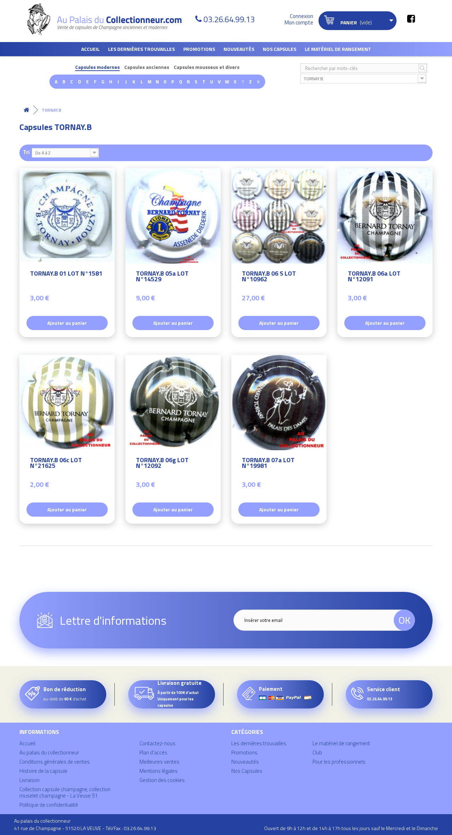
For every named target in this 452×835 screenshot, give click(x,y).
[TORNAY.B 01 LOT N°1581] (67, 216)
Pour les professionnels (339, 762)
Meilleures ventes (159, 762)
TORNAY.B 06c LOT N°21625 (56, 463)
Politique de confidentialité (48, 805)
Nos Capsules (279, 49)
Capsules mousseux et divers (206, 67)
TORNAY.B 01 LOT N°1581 (66, 274)
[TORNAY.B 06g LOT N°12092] (173, 402)
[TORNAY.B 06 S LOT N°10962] (279, 216)
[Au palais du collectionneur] (109, 19)
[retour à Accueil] (26, 110)
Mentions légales (158, 771)
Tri (26, 151)
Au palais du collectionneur (49, 752)
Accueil (90, 49)
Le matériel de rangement (338, 49)
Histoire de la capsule (43, 771)
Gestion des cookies (162, 780)
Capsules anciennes (146, 67)
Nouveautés (239, 49)
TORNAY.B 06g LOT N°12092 (162, 463)
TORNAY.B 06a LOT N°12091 (374, 277)
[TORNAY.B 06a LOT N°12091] (385, 216)
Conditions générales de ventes (54, 762)
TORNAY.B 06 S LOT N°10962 (269, 277)
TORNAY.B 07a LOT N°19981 (268, 463)
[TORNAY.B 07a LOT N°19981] (279, 402)
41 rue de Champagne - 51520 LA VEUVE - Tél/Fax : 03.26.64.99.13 (85, 828)
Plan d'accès (153, 752)
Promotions (199, 49)
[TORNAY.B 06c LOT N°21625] (67, 402)
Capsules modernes (97, 67)
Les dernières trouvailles (141, 49)
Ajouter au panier (67, 323)
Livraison (29, 780)
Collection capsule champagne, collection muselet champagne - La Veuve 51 (65, 792)
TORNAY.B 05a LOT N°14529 (162, 277)
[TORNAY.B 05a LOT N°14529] (173, 216)
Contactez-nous (157, 743)
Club (317, 752)
